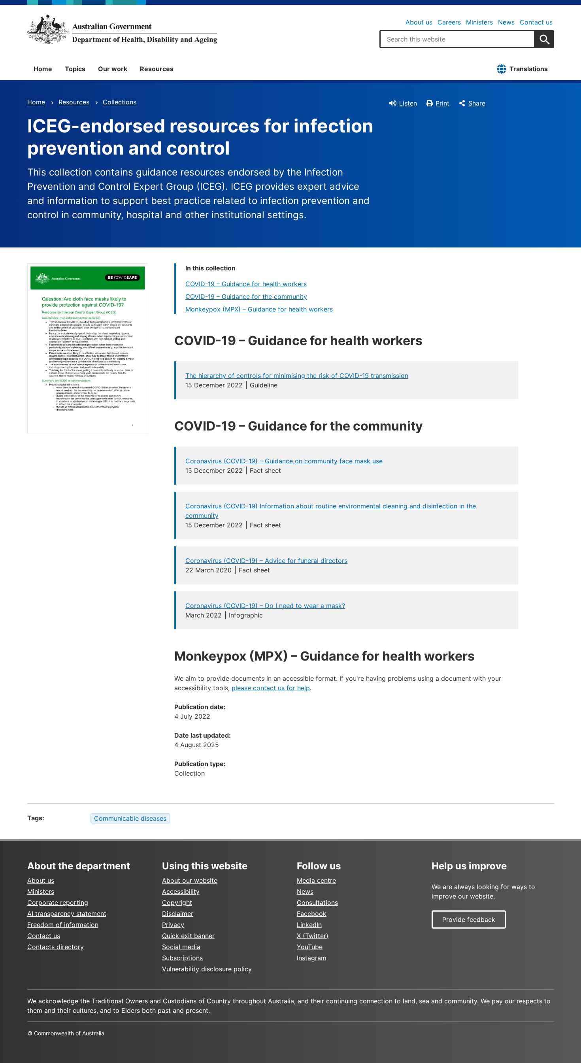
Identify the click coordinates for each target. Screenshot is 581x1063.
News (506, 22)
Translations (528, 69)
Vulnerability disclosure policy (207, 969)
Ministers (479, 22)
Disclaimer (177, 914)
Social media (181, 947)
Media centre (316, 880)
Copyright (177, 902)
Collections (119, 102)
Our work (112, 69)
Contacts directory (55, 947)
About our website (189, 880)
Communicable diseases (130, 818)
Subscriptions (182, 958)
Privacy (173, 925)
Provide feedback (468, 919)
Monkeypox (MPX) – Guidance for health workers (259, 309)
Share (476, 103)
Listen (408, 103)
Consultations (317, 902)
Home (43, 69)
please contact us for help (271, 688)
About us (419, 22)
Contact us (536, 22)
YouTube (310, 947)
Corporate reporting (57, 902)
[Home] (122, 29)
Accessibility (181, 891)
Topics (75, 69)
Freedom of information (62, 925)
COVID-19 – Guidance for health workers (246, 284)
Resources (157, 69)
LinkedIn (309, 925)
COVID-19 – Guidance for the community (246, 296)
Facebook (311, 914)
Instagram (311, 958)
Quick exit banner (188, 936)
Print (442, 103)
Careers (449, 22)
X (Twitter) (312, 936)
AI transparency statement (66, 914)
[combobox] (457, 39)
